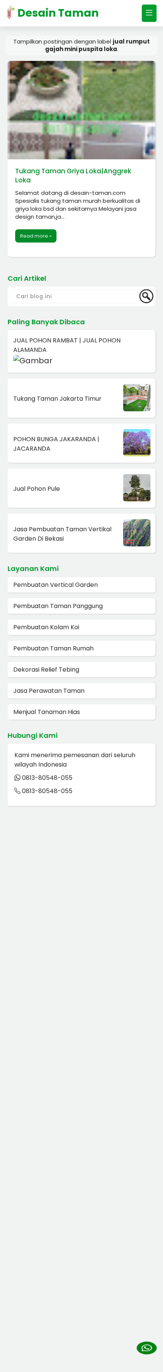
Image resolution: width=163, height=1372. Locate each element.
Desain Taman (56, 13)
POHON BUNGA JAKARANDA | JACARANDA (56, 444)
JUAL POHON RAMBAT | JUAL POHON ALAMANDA (67, 345)
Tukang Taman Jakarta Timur (57, 398)
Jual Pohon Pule (36, 488)
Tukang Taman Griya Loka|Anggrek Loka (73, 176)
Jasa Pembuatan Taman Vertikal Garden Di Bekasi (62, 534)
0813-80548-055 (47, 777)
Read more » (36, 236)
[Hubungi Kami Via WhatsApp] (146, 1348)
